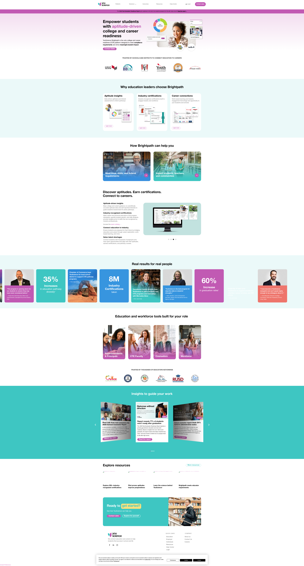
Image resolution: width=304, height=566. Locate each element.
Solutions (131, 4)
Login (189, 4)
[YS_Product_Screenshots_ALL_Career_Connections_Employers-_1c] (172, 234)
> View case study (69, 299)
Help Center (173, 4)
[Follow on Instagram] (117, 545)
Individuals (169, 542)
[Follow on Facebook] (109, 545)
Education (169, 537)
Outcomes (146, 4)
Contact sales (200, 4)
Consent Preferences (5, 565)
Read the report (145, 439)
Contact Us (188, 539)
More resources (193, 465)
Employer (169, 539)
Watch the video (110, 438)
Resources (159, 4)
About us (187, 537)
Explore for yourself (131, 516)
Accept (199, 560)
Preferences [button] (116, 561)
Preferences (173, 560)
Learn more (109, 126)
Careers (187, 542)
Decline (186, 560)
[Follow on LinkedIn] (113, 545)
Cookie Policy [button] (148, 559)
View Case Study (6, 282)
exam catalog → (116, 224)
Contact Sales (109, 49)
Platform (118, 4)
